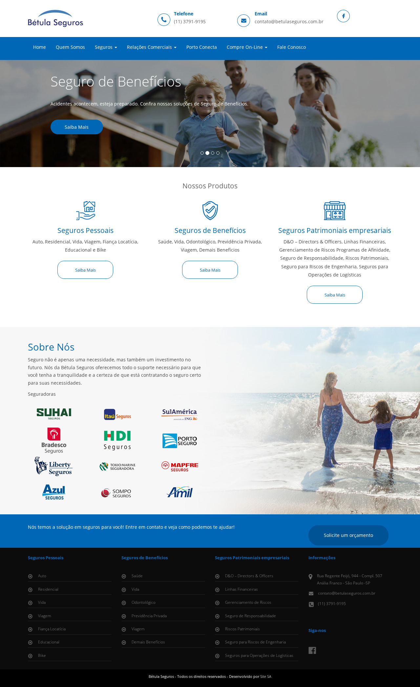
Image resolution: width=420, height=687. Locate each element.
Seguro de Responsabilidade (250, 616)
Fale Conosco (291, 47)
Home (39, 47)
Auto (42, 576)
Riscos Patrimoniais (242, 629)
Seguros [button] (104, 47)
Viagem (44, 616)
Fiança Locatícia (52, 629)
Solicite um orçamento (348, 535)
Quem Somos (70, 47)
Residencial (48, 589)
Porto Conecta (201, 47)
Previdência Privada (149, 616)
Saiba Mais (77, 127)
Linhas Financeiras (241, 589)
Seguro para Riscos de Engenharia (255, 642)
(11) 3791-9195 (190, 21)
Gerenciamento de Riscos (248, 602)
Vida (42, 602)
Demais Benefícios (148, 642)
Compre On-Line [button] (245, 47)
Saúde (137, 576)
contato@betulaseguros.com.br (289, 21)
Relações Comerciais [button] (150, 47)
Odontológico (144, 602)
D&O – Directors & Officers (249, 576)
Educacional (48, 642)
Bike (42, 655)
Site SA (265, 676)
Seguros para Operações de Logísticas (259, 655)
